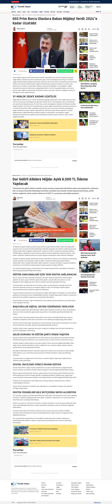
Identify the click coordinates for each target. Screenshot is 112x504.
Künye (88, 483)
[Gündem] (89, 245)
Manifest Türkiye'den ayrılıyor (92, 57)
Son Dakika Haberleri (47, 493)
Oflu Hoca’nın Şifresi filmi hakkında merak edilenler (93, 227)
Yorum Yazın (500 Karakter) (20, 147)
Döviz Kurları (75, 485)
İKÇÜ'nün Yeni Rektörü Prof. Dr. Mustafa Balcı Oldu (93, 41)
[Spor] (89, 75)
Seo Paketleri (45, 496)
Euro (79, 6)
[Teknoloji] (89, 266)
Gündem (13, 11)
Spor (28, 11)
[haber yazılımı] (97, 502)
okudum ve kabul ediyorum (28, 160)
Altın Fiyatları (75, 487)
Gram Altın (89, 6)
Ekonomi (52, 11)
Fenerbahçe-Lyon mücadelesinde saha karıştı (94, 122)
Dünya (19, 11)
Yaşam (24, 11)
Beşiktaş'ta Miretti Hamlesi (94, 290)
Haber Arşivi (89, 491)
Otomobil (59, 11)
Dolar (72, 6)
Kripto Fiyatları (75, 489)
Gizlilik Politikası (90, 487)
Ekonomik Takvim (76, 491)
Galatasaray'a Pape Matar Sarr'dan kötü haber (93, 283)
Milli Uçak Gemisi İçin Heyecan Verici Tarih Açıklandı (88, 255)
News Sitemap (90, 493)
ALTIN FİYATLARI (84, 1)
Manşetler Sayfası (76, 483)
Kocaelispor (34, 11)
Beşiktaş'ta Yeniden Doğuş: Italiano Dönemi (93, 65)
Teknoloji (46, 11)
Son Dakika (66, 11)
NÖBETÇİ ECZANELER (95, 1)
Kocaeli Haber (17, 15)
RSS (14, 502)
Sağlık (41, 11)
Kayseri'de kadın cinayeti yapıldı (93, 34)
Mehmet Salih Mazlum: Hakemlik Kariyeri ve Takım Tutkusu (94, 49)
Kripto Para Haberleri (47, 489)
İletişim (88, 489)
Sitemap (58, 493)
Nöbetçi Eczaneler (76, 493)
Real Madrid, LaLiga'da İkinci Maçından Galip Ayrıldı (89, 86)
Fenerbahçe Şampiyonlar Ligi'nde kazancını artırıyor (94, 114)
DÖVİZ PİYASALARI (74, 1)
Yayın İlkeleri (89, 485)
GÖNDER (74, 161)
